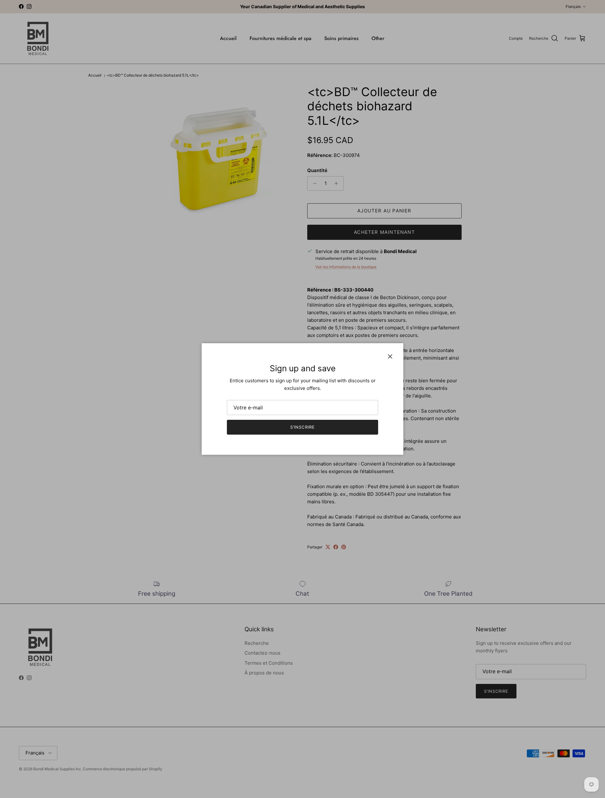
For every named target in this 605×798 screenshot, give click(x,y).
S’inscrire (302, 427)
